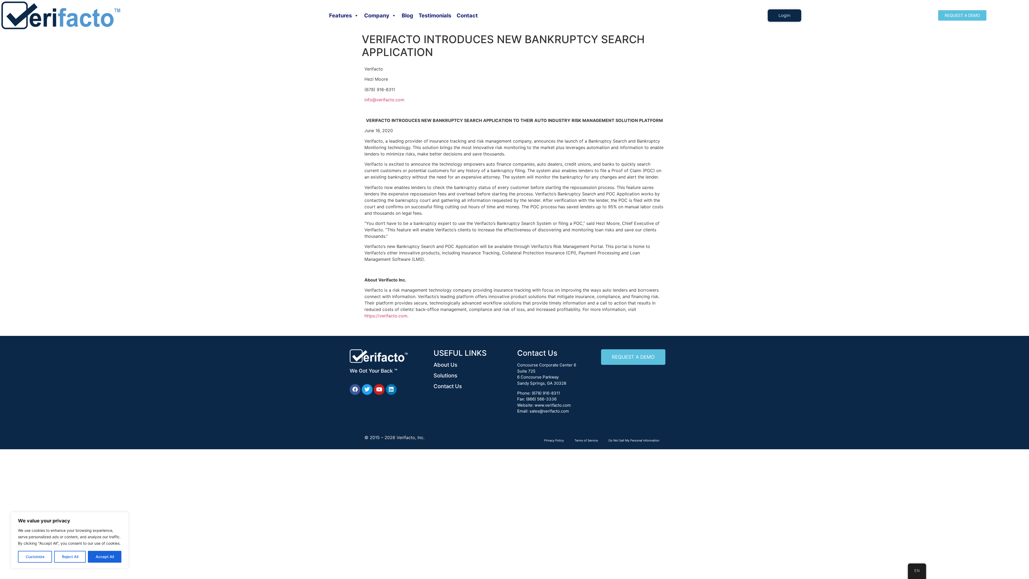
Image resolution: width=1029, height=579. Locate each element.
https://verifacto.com (385, 315)
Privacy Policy (554, 440)
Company (376, 15)
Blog (407, 15)
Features (340, 15)
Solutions (445, 375)
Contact (467, 15)
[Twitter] (367, 389)
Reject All (70, 556)
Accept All (105, 556)
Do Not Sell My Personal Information (634, 440)
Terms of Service (586, 440)
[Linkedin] (391, 389)
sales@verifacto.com (549, 411)
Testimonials (435, 15)
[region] (70, 540)
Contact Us (448, 386)
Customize (35, 556)
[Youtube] (379, 389)
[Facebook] (355, 389)
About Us (445, 365)
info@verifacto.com (384, 99)
